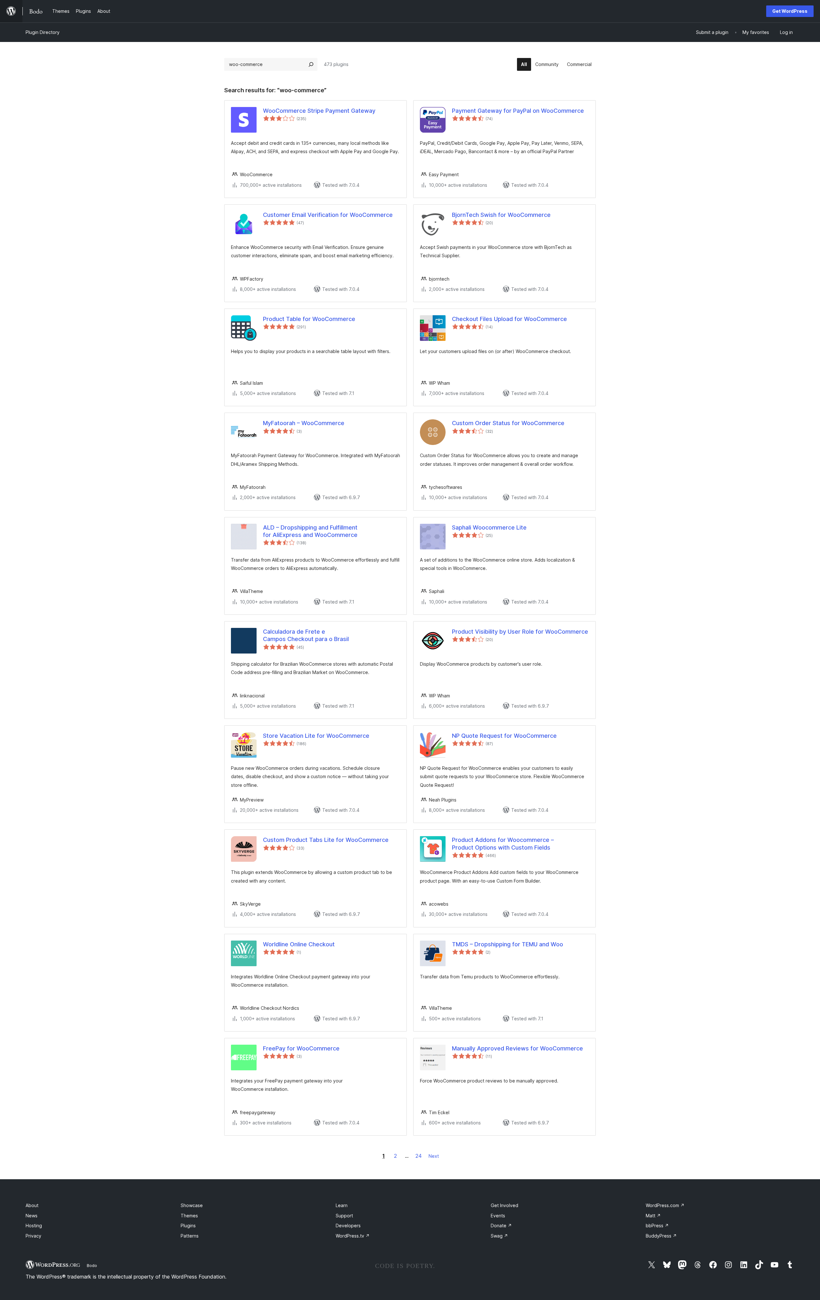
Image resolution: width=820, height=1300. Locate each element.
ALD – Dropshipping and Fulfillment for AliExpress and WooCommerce (310, 531)
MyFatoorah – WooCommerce (303, 423)
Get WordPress (790, 11)
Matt (653, 1215)
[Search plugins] (311, 64)
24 (418, 1156)
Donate (501, 1225)
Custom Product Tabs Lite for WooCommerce (326, 839)
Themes (189, 1215)
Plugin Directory (43, 32)
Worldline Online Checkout (299, 944)
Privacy (33, 1235)
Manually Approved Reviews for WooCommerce (517, 1048)
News (31, 1215)
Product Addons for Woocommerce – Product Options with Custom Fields (503, 843)
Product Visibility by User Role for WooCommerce (520, 631)
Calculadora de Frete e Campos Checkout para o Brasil (306, 635)
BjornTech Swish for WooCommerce (501, 214)
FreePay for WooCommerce (301, 1048)
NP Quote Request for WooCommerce (504, 735)
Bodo (92, 1265)
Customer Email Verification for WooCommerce (328, 214)
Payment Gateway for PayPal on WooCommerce (518, 110)
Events (498, 1215)
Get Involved (504, 1205)
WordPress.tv (353, 1235)
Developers (348, 1225)
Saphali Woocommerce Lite (489, 527)
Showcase (192, 1205)
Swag (499, 1235)
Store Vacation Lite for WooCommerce (316, 735)
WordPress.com (665, 1205)
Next (434, 1156)
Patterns (190, 1235)
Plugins (188, 1225)
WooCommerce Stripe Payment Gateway (319, 110)
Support (344, 1215)
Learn (342, 1205)
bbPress (657, 1225)
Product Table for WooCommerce (309, 319)
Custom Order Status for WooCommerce (508, 423)
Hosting (34, 1225)
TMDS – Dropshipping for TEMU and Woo (507, 944)
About (32, 1205)
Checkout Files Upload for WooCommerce (509, 319)
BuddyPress (661, 1235)
